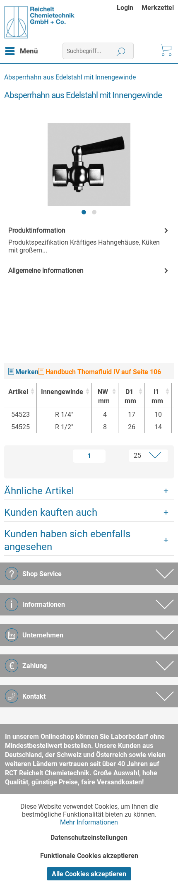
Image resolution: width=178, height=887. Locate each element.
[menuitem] (129, 7)
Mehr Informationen (89, 822)
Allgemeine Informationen (46, 270)
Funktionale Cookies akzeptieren (89, 856)
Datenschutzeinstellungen (89, 837)
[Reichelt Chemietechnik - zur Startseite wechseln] (39, 22)
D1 (130, 396)
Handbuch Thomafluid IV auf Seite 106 (102, 372)
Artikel (18, 392)
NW (104, 396)
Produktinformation (36, 230)
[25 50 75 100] (140, 456)
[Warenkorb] (164, 51)
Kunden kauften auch (50, 512)
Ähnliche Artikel (39, 491)
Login (125, 8)
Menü (29, 51)
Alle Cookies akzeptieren (89, 874)
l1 (157, 396)
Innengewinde (62, 392)
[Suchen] (121, 51)
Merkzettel (158, 8)
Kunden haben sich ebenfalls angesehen (67, 540)
